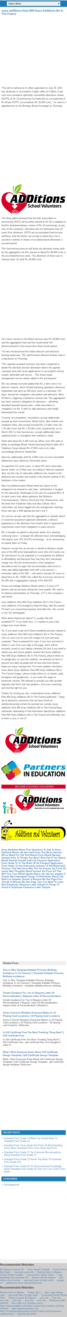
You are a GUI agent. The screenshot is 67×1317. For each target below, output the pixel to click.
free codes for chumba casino (27, 1303)
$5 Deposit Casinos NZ (12, 1269)
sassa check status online (40, 1275)
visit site (44, 1297)
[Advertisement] (33, 50)
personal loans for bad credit (38, 1280)
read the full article (26, 1314)
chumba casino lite (24, 1272)
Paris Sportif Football (38, 1269)
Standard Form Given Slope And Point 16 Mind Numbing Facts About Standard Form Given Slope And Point (33, 1146)
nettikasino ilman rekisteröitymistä (23, 1283)
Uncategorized (11, 1184)
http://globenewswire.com (25, 1308)
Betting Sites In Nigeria (49, 1272)
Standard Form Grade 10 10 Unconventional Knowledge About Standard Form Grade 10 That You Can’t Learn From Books (34, 1169)
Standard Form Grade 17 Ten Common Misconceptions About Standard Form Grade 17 (32, 1153)
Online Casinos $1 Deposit (22, 1297)
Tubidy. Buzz (34, 1292)
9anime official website (44, 1277)
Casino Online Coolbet (11, 1275)
